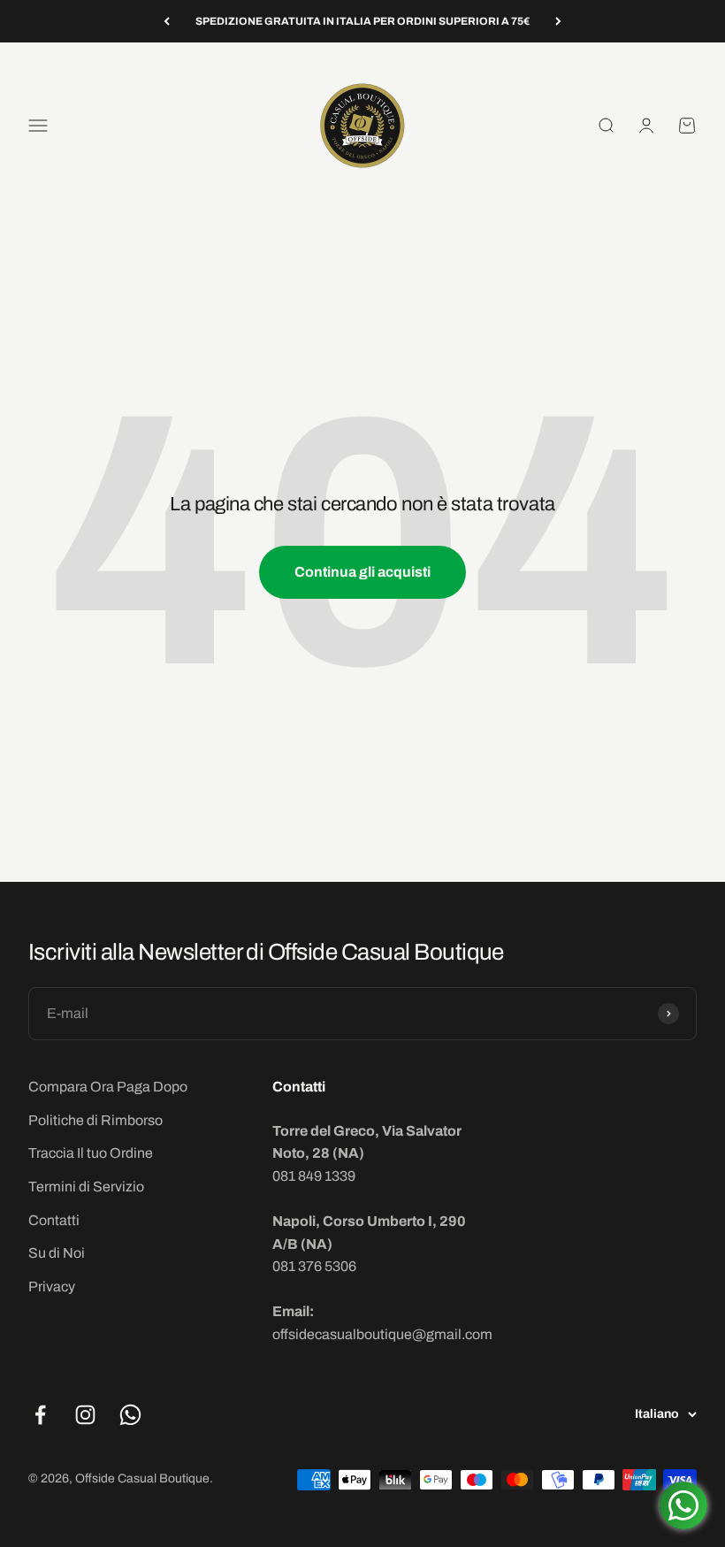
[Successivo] (558, 21)
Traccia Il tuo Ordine (90, 1152)
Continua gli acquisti (362, 571)
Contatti (54, 1220)
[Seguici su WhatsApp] (130, 1415)
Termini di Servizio (86, 1186)
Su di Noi (56, 1252)
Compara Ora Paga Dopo (107, 1086)
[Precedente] (167, 21)
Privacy (51, 1286)
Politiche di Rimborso (95, 1120)
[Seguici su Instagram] (85, 1415)
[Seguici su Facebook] (40, 1415)
